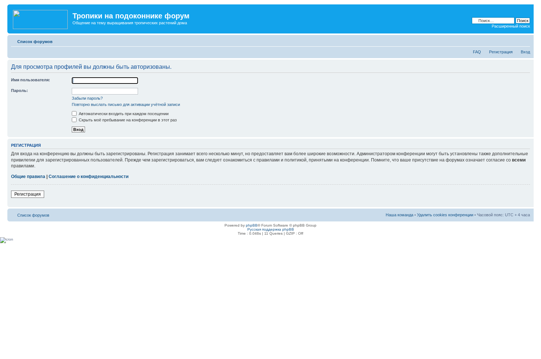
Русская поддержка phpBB (270, 229)
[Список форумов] (41, 18)
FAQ (477, 52)
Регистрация (501, 52)
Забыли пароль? (87, 98)
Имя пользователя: (30, 80)
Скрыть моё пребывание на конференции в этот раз (127, 120)
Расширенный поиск (511, 26)
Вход (525, 52)
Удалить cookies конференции (445, 215)
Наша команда (399, 215)
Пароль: (19, 90)
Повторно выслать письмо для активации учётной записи (126, 104)
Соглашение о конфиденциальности (88, 176)
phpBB (252, 225)
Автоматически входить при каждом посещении (123, 113)
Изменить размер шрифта (524, 40)
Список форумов (35, 41)
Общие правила (28, 176)
